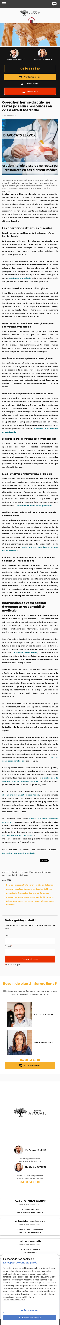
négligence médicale (20, 278)
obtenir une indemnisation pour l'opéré (20, 795)
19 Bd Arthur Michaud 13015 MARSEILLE (30, 1251)
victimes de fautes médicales (17, 835)
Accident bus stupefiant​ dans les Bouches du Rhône (29, 889)
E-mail (8, 946)
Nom (7, 935)
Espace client (29, 83)
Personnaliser (31, 1310)
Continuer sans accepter (14, 1300)
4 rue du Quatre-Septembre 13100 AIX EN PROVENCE (30, 1231)
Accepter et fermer (31, 1317)
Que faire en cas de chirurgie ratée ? (33, 505)
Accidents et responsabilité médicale (18, 853)
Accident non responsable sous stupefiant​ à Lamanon (30, 897)
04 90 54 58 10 (30, 69)
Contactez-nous (29, 77)
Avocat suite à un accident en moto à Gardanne (27, 893)
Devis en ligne (31, 91)
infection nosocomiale (26, 652)
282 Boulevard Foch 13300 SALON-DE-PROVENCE (30, 1211)
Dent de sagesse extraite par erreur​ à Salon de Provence (30, 885)
